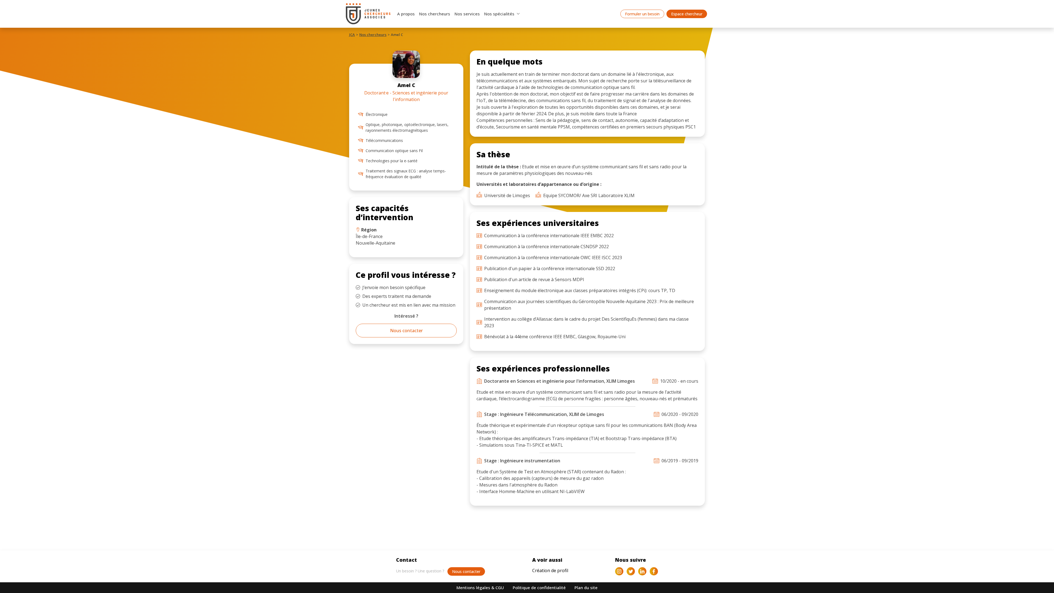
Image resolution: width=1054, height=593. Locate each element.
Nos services (467, 13)
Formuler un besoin (642, 13)
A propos (406, 13)
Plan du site (586, 587)
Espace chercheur (686, 13)
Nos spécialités (499, 13)
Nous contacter (406, 331)
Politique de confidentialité (539, 587)
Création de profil (550, 570)
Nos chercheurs (434, 13)
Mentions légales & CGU (480, 587)
